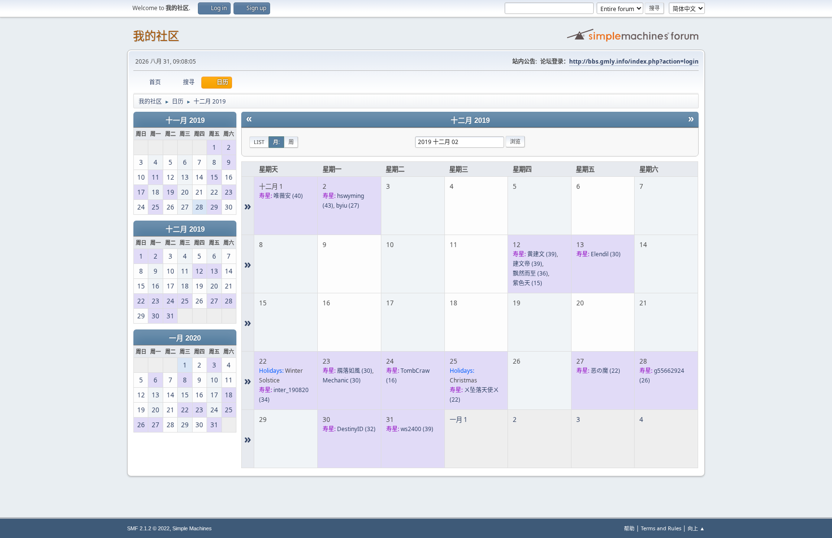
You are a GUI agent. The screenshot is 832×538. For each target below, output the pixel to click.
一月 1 (459, 419)
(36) (530, 273)
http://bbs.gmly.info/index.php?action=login (634, 61)
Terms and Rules (661, 528)
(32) (356, 429)
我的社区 (156, 35)
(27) (347, 205)
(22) (605, 371)
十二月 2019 (185, 229)
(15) (527, 283)
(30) (606, 254)
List (259, 141)
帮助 (629, 528)
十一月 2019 (185, 120)
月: (276, 141)
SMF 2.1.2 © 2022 (148, 528)
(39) (542, 254)
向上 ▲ (696, 528)
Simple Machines (192, 528)
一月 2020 (185, 338)
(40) (288, 196)
